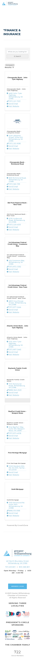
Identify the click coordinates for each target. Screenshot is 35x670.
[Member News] (7, 400)
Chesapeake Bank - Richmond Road (14, 174)
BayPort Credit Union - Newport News (15, 423)
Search (18, 56)
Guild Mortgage (13, 500)
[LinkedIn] (22, 578)
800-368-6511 (24, 567)
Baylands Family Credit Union (16, 380)
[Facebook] (13, 578)
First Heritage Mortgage (16, 463)
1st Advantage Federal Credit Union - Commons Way (16, 256)
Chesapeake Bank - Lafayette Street (14, 132)
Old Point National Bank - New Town (17, 214)
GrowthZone (22, 525)
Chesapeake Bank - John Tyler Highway (16, 89)
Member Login (17, 586)
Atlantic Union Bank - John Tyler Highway (17, 338)
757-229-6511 (10, 567)
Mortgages (9, 65)
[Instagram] (17, 578)
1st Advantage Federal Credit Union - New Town (16, 297)
